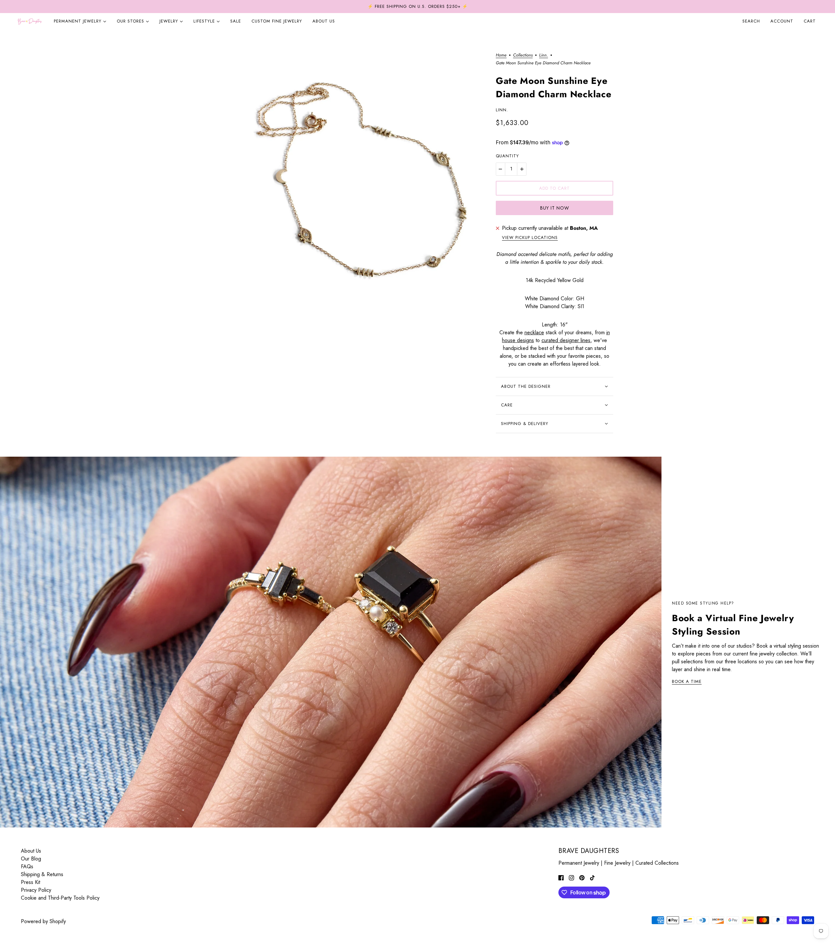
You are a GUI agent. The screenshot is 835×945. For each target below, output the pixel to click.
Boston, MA (584, 228)
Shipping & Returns (42, 874)
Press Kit (30, 882)
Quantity (507, 156)
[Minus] (500, 169)
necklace (534, 332)
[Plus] (522, 169)
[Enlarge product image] (353, 185)
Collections (523, 55)
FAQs (27, 866)
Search (751, 21)
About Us (31, 851)
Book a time (687, 682)
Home (501, 55)
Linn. (543, 55)
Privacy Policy (36, 890)
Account (781, 21)
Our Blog (31, 858)
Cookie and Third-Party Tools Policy (60, 898)
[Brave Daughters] (30, 21)
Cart (810, 21)
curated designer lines (565, 340)
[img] (561, 877)
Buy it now (554, 208)
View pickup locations (530, 238)
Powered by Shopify (43, 921)
